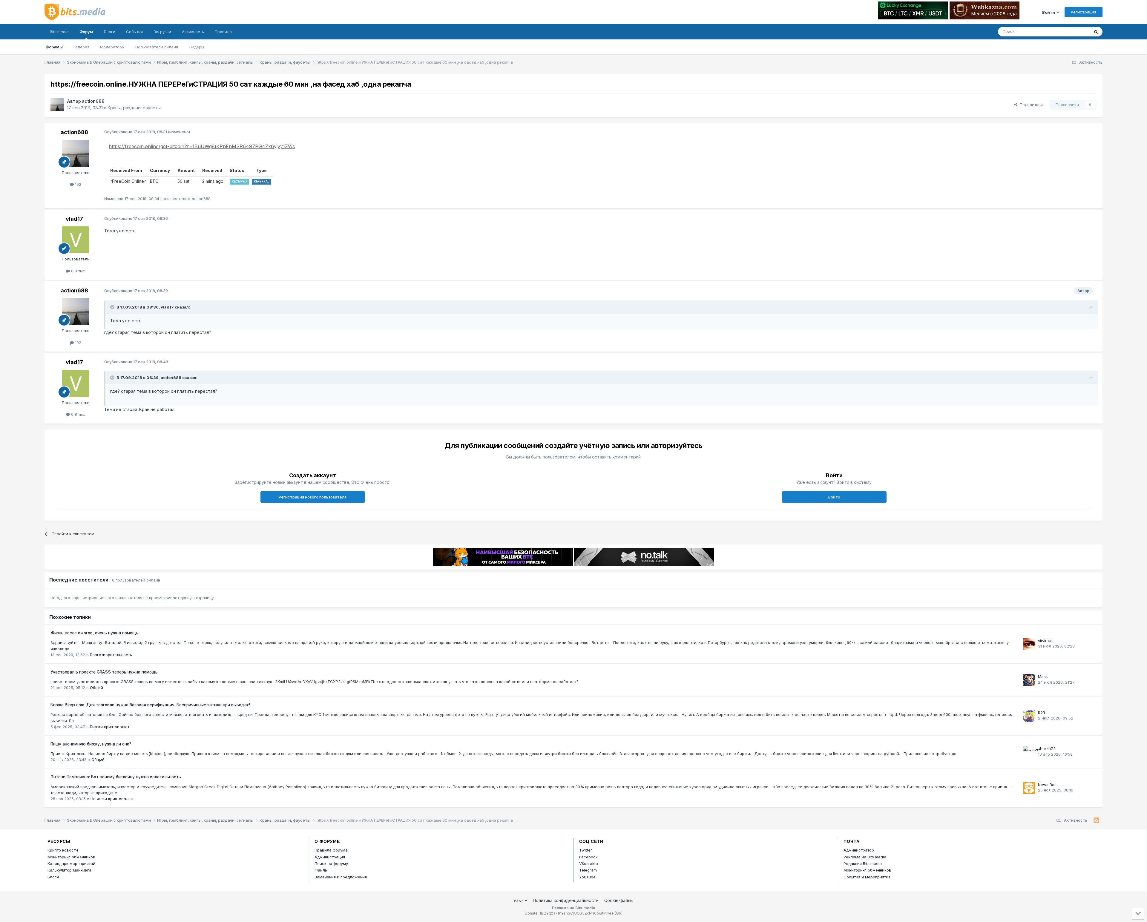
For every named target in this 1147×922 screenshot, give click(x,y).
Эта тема (1073, 31)
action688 (93, 101)
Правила (223, 31)
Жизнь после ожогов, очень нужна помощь (94, 632)
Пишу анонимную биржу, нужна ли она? (90, 744)
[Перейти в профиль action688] (57, 104)
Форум (86, 31)
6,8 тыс (77, 271)
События (134, 31)
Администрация (330, 857)
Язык (519, 900)
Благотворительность (111, 654)
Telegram (588, 870)
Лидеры (196, 47)
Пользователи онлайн (156, 47)
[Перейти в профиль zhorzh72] (1029, 752)
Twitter (585, 850)
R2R (1041, 712)
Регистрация (1083, 12)
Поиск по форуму (331, 863)
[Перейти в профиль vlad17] (75, 239)
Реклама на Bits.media (865, 857)
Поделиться (1030, 104)
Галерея (81, 47)
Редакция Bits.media (863, 863)
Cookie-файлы (618, 900)
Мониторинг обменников (71, 857)
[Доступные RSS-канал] (1096, 820)
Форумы (54, 47)
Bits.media (59, 31)
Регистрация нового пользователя (312, 497)
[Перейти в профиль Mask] (1029, 680)
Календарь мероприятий (71, 863)
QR (618, 913)
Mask (1043, 676)
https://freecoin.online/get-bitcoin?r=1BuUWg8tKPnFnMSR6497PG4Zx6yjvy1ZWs (202, 146)
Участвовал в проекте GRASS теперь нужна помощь (104, 672)
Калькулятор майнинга (69, 870)
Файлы (321, 870)
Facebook (588, 857)
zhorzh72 (1047, 748)
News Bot (1047, 784)
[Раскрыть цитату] (113, 307)
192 (77, 184)
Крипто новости (62, 850)
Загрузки (162, 31)
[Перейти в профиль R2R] (1029, 716)
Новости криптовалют (112, 798)
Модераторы (112, 47)
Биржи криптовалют (109, 726)
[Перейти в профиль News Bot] (1029, 788)
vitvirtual (1046, 640)
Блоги (109, 31)
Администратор (859, 850)
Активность (193, 31)
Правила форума (331, 850)
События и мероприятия (867, 877)
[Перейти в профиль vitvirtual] (1029, 644)
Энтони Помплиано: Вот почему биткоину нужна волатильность (115, 776)
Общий (96, 687)
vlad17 (74, 219)
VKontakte (588, 863)
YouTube (587, 877)
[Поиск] (1095, 31)
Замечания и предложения (341, 877)
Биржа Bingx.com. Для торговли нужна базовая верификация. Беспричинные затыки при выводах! (150, 704)
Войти (1049, 12)
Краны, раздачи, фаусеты (134, 107)
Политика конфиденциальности (566, 900)
